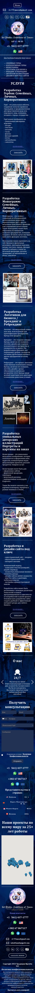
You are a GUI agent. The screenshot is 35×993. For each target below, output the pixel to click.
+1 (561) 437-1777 (17, 46)
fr (19, 41)
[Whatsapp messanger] (14, 51)
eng (12, 41)
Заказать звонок (17, 955)
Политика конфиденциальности (17, 969)
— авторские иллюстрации (16, 74)
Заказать (18, 153)
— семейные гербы (12, 63)
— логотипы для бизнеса (15, 69)
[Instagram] (7, 17)
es (22, 41)
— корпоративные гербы (15, 65)
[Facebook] (27, 17)
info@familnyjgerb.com (20, 943)
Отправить (17, 761)
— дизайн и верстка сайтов (16, 76)
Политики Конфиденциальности (20, 755)
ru (16, 41)
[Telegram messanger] (17, 784)
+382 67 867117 (17, 778)
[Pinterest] (17, 17)
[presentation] (5, 174)
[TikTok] (22, 17)
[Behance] (12, 17)
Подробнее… (18, 146)
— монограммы (11, 67)
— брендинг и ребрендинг (15, 71)
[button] (26, 874)
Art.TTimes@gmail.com (19, 10)
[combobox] (5, 718)
